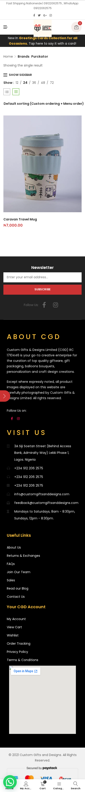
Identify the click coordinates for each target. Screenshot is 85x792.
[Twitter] (39, 15)
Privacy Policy (17, 651)
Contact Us (16, 596)
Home (8, 56)
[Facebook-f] (44, 305)
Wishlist (13, 635)
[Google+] (45, 15)
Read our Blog (17, 588)
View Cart (14, 627)
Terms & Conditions (22, 660)
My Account (16, 619)
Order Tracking (18, 643)
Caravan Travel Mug (20, 219)
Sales (11, 580)
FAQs (11, 564)
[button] (10, 782)
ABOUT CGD (34, 337)
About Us (14, 547)
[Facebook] (34, 15)
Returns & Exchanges (23, 555)
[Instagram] (50, 15)
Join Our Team (18, 572)
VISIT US (26, 432)
